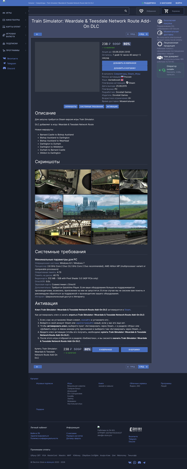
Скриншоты (70, 107)
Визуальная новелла (76, 386)
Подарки (40, 409)
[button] (67, 67)
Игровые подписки (44, 383)
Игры (137, 73)
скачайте (85, 320)
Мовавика (71, 401)
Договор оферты (73, 438)
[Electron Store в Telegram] (144, 463)
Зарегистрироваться (40, 436)
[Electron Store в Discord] (139, 463)
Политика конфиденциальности (44, 438)
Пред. (132, 34)
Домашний (72, 391)
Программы (166, 383)
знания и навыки (106, 386)
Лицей (163, 386)
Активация (112, 107)
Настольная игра (74, 404)
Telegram (132, 439)
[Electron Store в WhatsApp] (134, 463)
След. (141, 34)
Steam (131, 73)
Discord (132, 441)
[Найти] (126, 11)
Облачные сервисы (138, 383)
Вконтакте (133, 436)
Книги (101, 383)
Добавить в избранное (124, 63)
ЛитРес (70, 399)
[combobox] (72, 11)
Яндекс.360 (135, 386)
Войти (179, 3)
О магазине (166, 3)
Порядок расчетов (74, 436)
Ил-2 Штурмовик (74, 393)
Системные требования (91, 107)
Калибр (70, 396)
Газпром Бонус (74, 388)
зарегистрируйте (85, 323)
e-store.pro (49, 462)
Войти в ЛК (35, 433)
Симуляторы (40, 3)
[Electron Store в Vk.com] (130, 463)
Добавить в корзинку (125, 68)
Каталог (34, 378)
